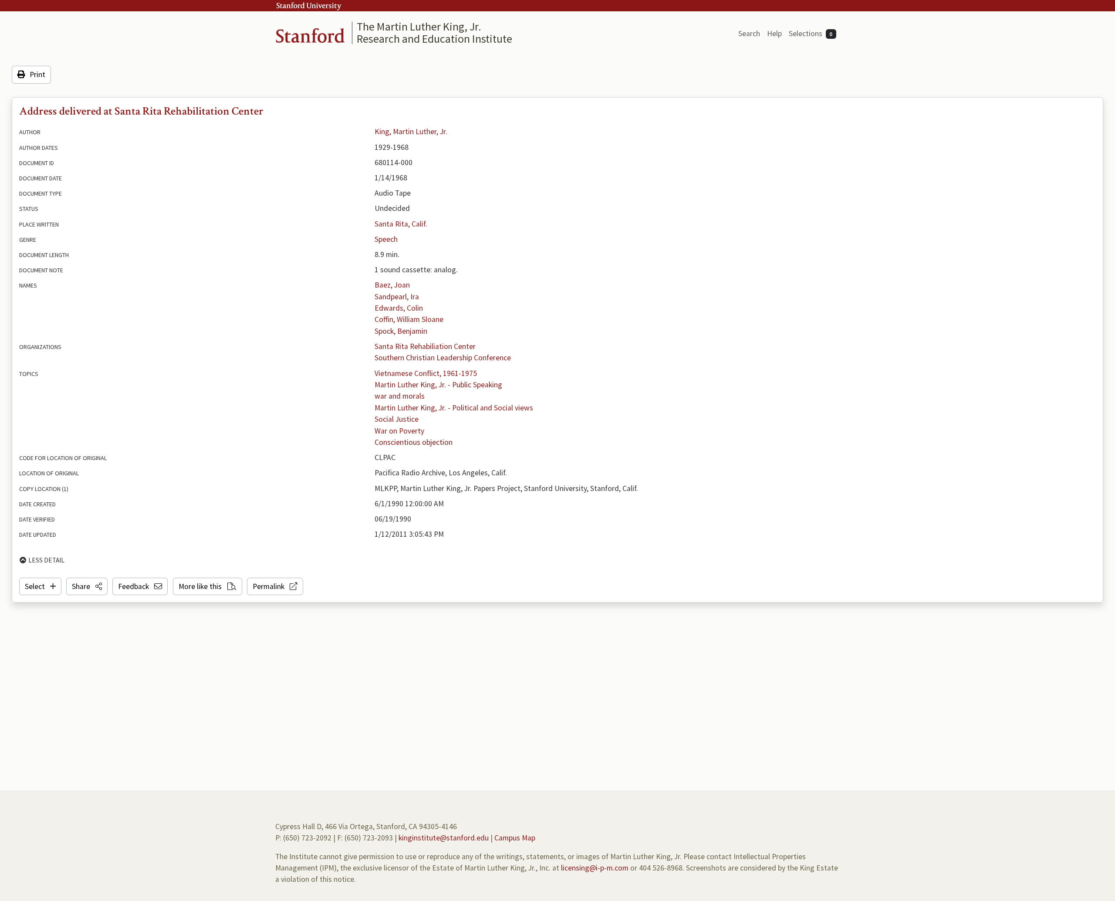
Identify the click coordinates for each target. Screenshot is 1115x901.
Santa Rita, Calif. (401, 224)
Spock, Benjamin (401, 331)
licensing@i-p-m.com (594, 868)
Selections (811, 33)
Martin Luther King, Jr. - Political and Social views (454, 408)
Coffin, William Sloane (409, 319)
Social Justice (397, 419)
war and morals (400, 396)
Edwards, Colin (399, 308)
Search (749, 33)
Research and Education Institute (434, 38)
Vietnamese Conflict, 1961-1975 (426, 373)
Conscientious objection (414, 442)
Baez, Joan (392, 285)
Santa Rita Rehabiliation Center (425, 346)
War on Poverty (399, 431)
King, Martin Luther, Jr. (411, 131)
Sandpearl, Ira (397, 296)
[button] (87, 586)
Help (774, 33)
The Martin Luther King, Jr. (419, 26)
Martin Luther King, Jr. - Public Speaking (438, 385)
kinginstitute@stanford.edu (444, 838)
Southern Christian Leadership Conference (443, 357)
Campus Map (514, 838)
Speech (386, 239)
